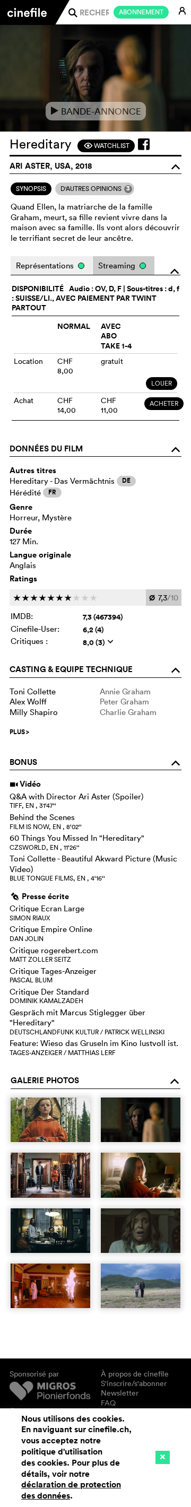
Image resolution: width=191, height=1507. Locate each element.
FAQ (108, 1403)
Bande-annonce (95, 111)
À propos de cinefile (135, 1374)
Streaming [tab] (117, 265)
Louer (161, 383)
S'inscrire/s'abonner (134, 1383)
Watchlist (106, 145)
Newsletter (119, 1393)
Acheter (164, 403)
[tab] (31, 188)
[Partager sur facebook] (144, 144)
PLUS (19, 732)
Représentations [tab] (46, 265)
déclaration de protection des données (71, 1490)
